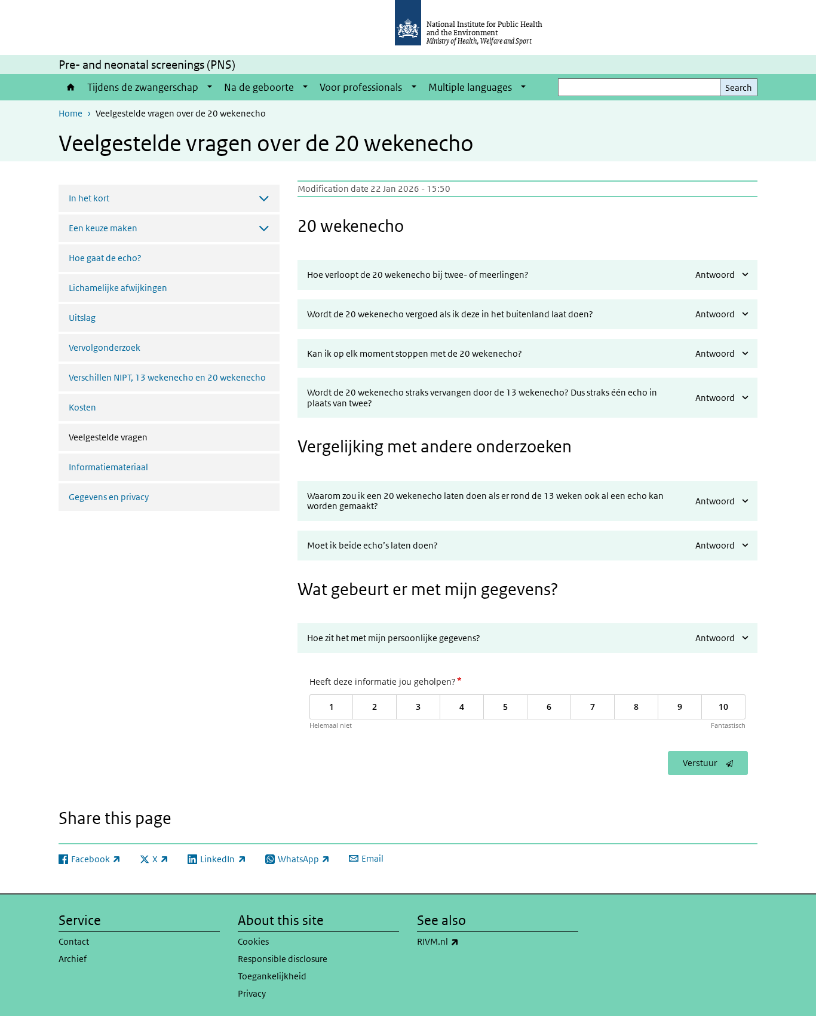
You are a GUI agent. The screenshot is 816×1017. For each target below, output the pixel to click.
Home (70, 87)
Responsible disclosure (282, 958)
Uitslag (82, 317)
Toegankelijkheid (272, 976)
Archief (73, 958)
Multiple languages (470, 87)
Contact (74, 941)
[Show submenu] (209, 87)
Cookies (253, 941)
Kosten (82, 407)
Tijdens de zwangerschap (142, 87)
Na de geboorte (259, 87)
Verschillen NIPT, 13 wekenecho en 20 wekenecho (167, 377)
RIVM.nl (469, 941)
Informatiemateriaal (108, 467)
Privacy (252, 993)
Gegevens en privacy (109, 497)
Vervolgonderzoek (104, 347)
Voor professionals (361, 87)
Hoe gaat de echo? (105, 258)
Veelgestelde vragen (133, 437)
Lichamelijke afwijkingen (118, 287)
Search (738, 87)
